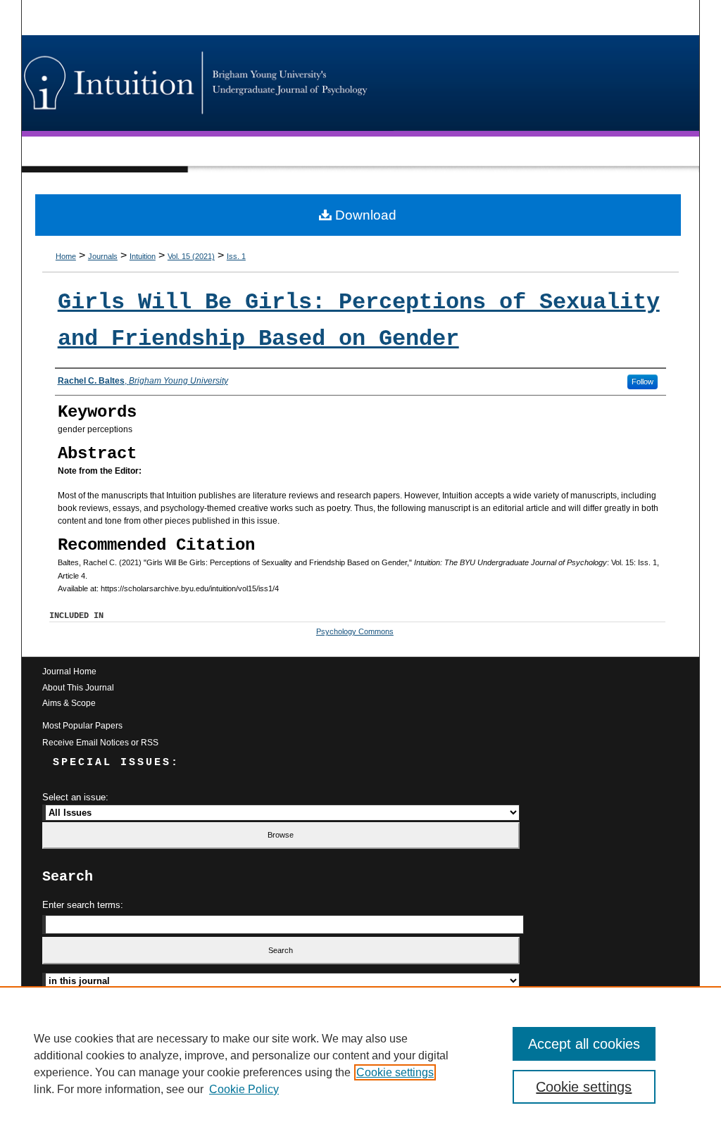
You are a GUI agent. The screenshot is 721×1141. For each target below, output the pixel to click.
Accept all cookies (584, 1044)
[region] (360, 1063)
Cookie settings (395, 1072)
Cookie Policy (244, 1089)
